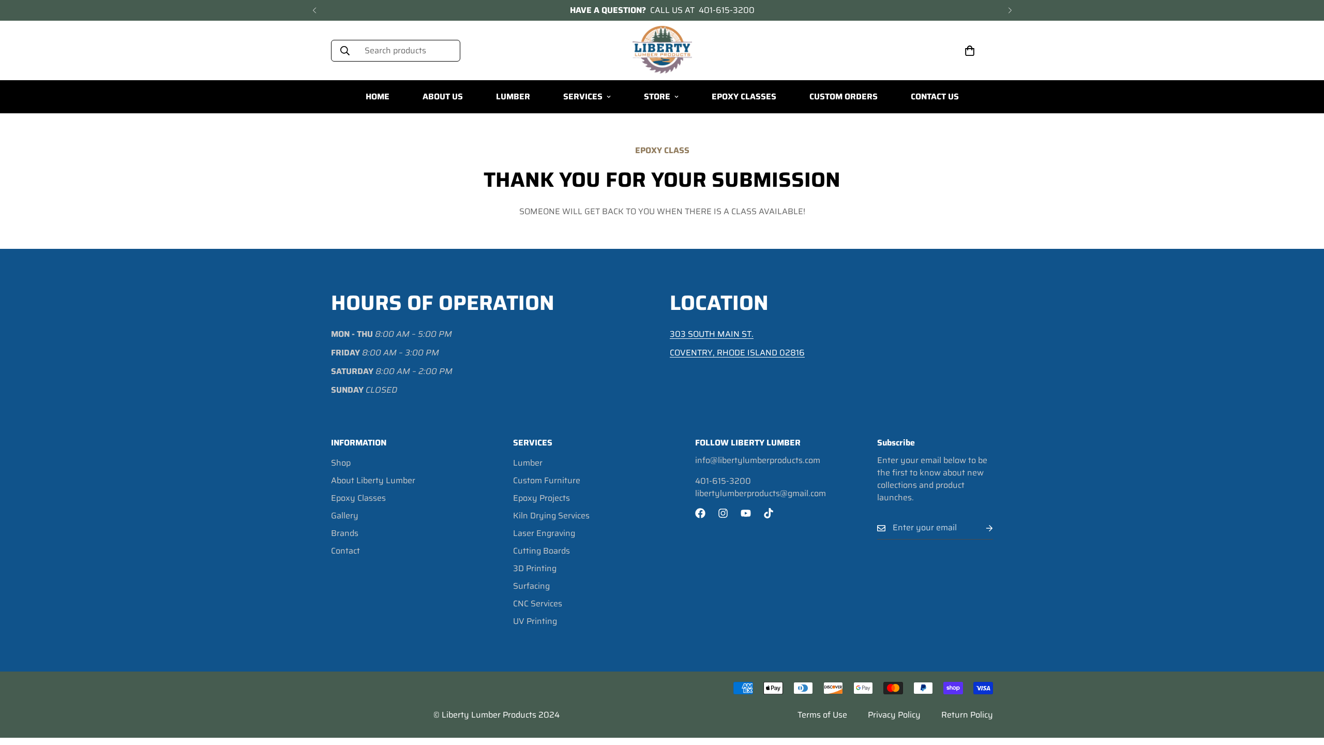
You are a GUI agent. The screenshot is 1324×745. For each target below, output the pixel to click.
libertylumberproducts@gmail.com (760, 493)
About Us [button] (443, 96)
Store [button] (657, 96)
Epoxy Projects (541, 497)
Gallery (344, 515)
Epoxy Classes (358, 497)
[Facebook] (700, 513)
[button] (970, 51)
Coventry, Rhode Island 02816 (737, 352)
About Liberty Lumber (373, 480)
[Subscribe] (981, 528)
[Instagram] (723, 513)
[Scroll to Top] (1304, 689)
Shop (341, 462)
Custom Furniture (546, 480)
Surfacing (531, 585)
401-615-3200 (727, 10)
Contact (345, 550)
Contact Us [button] (935, 96)
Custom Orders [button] (843, 96)
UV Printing (535, 621)
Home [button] (377, 96)
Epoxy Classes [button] (744, 96)
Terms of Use (822, 714)
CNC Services (537, 603)
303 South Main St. (712, 333)
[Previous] (314, 10)
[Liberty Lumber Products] (662, 50)
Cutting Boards (541, 550)
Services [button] (583, 96)
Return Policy (967, 714)
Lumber (528, 462)
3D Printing (534, 568)
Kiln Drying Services (551, 515)
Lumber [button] (513, 96)
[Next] (1009, 10)
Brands (344, 533)
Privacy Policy (894, 714)
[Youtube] (746, 513)
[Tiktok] (768, 513)
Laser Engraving (544, 533)
